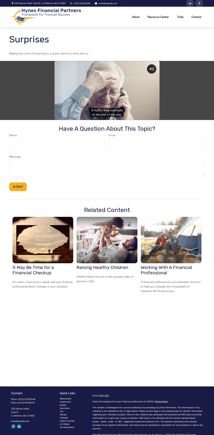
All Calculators (67, 427)
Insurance (65, 408)
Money (63, 414)
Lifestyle (64, 418)
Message (15, 156)
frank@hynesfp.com (108, 3)
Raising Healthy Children (102, 267)
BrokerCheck (161, 401)
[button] (136, 17)
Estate (63, 405)
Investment (65, 402)
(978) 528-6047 (26, 403)
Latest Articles (67, 421)
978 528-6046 (82, 3)
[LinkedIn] (190, 3)
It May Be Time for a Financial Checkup (33, 270)
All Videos (65, 424)
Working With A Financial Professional (166, 270)
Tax (61, 411)
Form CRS (104, 395)
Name (13, 135)
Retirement (65, 399)
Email (112, 135)
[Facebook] (199, 3)
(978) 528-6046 (26, 399)
